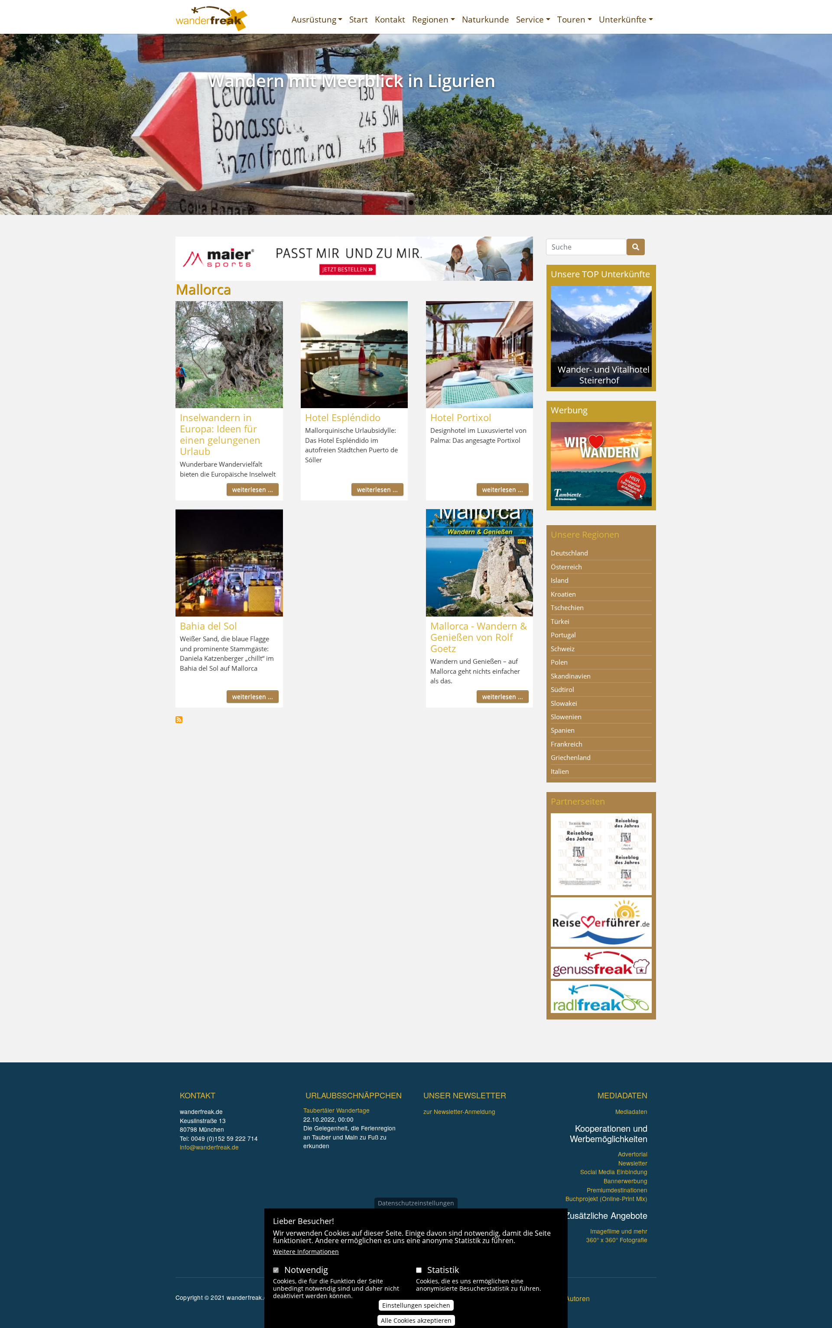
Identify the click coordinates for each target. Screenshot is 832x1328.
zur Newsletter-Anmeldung (459, 1111)
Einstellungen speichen (416, 1305)
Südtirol (562, 689)
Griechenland (571, 757)
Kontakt (390, 19)
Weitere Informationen (306, 1251)
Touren (571, 19)
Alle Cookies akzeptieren (416, 1320)
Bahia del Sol (208, 625)
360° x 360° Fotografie (616, 1239)
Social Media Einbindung (613, 1171)
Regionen (430, 19)
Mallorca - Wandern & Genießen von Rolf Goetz (478, 637)
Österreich (566, 566)
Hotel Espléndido (342, 417)
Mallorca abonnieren (179, 719)
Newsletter (632, 1163)
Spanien (563, 730)
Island (560, 580)
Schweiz (563, 648)
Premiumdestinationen (617, 1189)
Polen (559, 662)
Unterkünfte (623, 19)
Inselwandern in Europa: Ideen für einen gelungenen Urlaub (220, 434)
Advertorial (632, 1153)
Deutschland (569, 553)
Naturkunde (485, 19)
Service (530, 19)
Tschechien (567, 607)
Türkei (560, 621)
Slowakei (564, 703)
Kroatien (563, 594)
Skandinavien (571, 676)
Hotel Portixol (460, 417)
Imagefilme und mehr (618, 1231)
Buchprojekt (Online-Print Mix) (606, 1198)
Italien (560, 771)
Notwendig (306, 1270)
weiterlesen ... (252, 489)
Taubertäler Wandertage (336, 1110)
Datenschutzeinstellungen (416, 1203)
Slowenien (566, 716)
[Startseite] (212, 18)
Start (358, 19)
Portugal (563, 634)
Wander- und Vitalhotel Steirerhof (604, 374)
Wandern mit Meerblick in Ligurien (351, 80)
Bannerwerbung (625, 1180)
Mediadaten (631, 1111)
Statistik (443, 1270)
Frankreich (566, 744)
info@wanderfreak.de (209, 1147)
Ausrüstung (314, 19)
